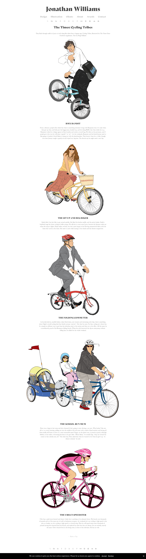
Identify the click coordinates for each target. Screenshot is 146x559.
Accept (104, 556)
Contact (102, 16)
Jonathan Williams (73, 8)
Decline (111, 556)
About (80, 16)
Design (43, 16)
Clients (69, 16)
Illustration (56, 16)
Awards (90, 16)
